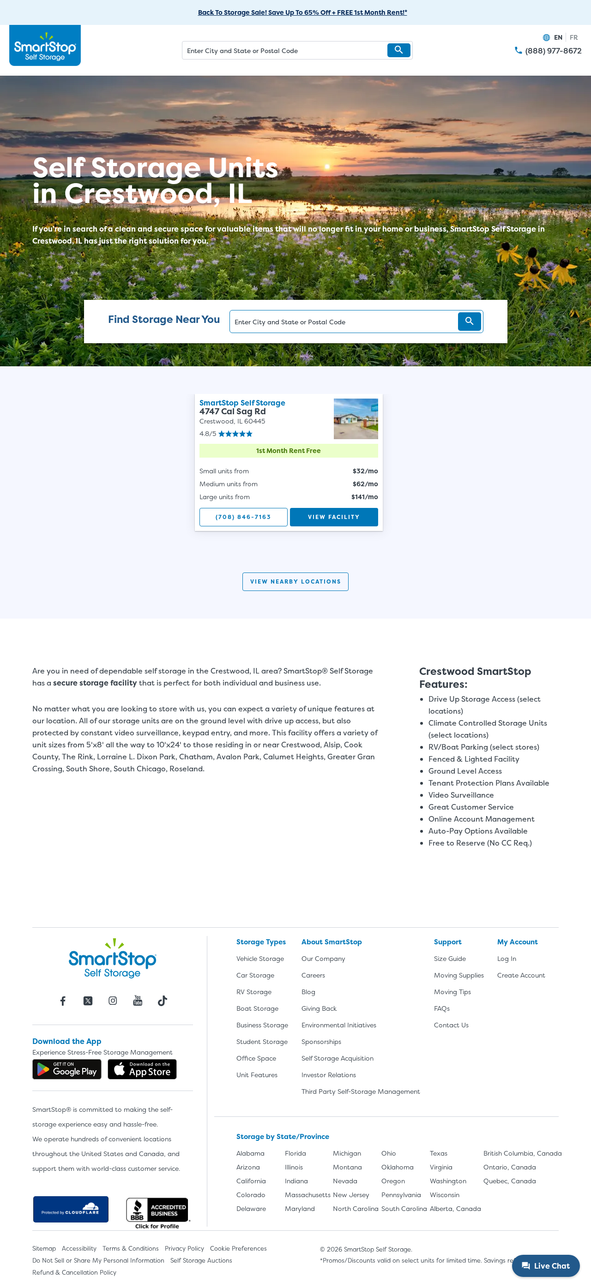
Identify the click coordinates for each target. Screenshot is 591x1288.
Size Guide (450, 958)
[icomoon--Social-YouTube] (137, 1000)
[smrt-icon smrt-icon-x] (88, 1000)
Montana (347, 1167)
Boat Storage (257, 1008)
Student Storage (262, 1041)
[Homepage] (45, 45)
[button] (398, 50)
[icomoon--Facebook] (63, 1000)
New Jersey (351, 1194)
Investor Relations (329, 1074)
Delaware (251, 1208)
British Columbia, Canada (522, 1153)
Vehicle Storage (260, 958)
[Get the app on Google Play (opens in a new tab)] (67, 1069)
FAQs (442, 1008)
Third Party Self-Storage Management (361, 1091)
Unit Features (256, 1074)
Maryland (300, 1208)
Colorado (250, 1194)
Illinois (294, 1167)
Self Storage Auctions (201, 1260)
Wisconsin (444, 1194)
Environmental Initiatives (339, 1024)
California (251, 1180)
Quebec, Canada (509, 1180)
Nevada (345, 1180)
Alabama (250, 1153)
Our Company (323, 958)
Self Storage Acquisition (338, 1058)
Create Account (521, 975)
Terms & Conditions (131, 1248)
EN (558, 37)
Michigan (347, 1153)
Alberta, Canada (455, 1208)
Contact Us (451, 1024)
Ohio (388, 1153)
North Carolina (356, 1208)
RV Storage (253, 991)
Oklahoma (397, 1167)
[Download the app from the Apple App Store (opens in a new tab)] (142, 1069)
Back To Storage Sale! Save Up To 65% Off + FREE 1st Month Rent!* (302, 12)
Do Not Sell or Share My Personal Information (98, 1260)
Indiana (296, 1180)
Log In (506, 958)
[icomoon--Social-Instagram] (113, 1000)
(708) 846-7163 (243, 517)
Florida (295, 1153)
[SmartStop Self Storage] (112, 958)
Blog (308, 991)
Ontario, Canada (509, 1167)
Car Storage (255, 975)
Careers (313, 975)
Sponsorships (321, 1041)
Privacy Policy (184, 1248)
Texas (438, 1153)
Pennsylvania (401, 1194)
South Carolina (404, 1208)
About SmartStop (332, 942)
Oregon (393, 1180)
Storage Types (261, 942)
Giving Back (319, 1008)
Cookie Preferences (238, 1248)
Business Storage (262, 1024)
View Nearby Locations (295, 581)
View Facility (334, 517)
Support (448, 942)
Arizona (248, 1167)
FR (574, 37)
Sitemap (44, 1248)
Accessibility (79, 1248)
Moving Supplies (459, 975)
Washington (448, 1180)
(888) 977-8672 (553, 51)
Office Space (256, 1058)
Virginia (441, 1167)
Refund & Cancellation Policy (74, 1272)
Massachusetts (308, 1194)
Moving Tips (452, 991)
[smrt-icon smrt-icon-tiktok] (162, 1000)
